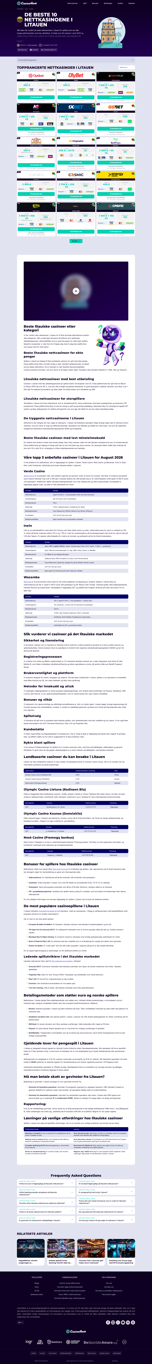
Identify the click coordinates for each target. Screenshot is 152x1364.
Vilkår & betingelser (41, 1361)
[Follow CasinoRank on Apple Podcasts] (133, 1322)
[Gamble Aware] (101, 1342)
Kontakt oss (109, 1287)
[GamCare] (55, 1342)
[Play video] (76, 291)
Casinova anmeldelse (36, 197)
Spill (85, 3)
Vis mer (74, 241)
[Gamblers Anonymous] (40, 1342)
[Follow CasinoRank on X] (118, 1322)
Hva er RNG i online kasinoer (70, 1294)
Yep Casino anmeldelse (36, 233)
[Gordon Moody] (73, 1342)
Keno (37, 1287)
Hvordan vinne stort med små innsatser (69, 1291)
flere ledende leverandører (62, 961)
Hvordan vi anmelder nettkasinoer (108, 1291)
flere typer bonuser (60, 869)
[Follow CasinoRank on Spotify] (128, 1322)
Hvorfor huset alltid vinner (69, 1283)
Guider (120, 3)
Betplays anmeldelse (116, 166)
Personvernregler (109, 1294)
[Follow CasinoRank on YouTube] (123, 1322)
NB (19, 1322)
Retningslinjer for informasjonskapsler (80, 1361)
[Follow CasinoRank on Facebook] (108, 1322)
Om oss (109, 1283)
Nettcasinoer (72, 3)
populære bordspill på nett (49, 911)
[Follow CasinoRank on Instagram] (113, 1322)
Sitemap (115, 1361)
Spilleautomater (37, 1294)
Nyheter (132, 3)
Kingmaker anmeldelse (76, 166)
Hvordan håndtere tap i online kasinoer (69, 1298)
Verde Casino (29, 476)
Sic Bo (37, 1291)
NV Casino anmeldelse (36, 132)
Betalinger (108, 3)
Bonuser (95, 3)
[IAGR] (29, 1342)
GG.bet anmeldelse (115, 132)
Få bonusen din (36, 97)
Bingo (37, 1283)
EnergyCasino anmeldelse (116, 197)
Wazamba (28, 582)
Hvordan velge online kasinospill (70, 1287)
